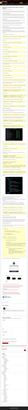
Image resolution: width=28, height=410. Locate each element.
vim (4, 388)
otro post (4, 77)
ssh (4, 387)
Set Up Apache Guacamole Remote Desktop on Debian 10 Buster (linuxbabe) (12, 286)
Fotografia (5, 361)
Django (5, 394)
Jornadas (5, 369)
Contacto (6, 4)
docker (4, 378)
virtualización (5, 389)
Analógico (3, 354)
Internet (3, 373)
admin (6, 9)
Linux (2, 374)
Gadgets (5, 362)
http (4, 381)
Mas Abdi (17, 408)
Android (3, 356)
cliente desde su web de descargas (12, 112)
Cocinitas (5, 355)
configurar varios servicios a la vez (20, 220)
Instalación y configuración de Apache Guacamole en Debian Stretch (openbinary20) (13, 285)
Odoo (4, 396)
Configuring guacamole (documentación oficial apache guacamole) (11, 287)
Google (3, 365)
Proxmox (5, 398)
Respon (5, 313)
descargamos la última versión (7, 87)
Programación (5, 397)
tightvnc (11, 204)
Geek (4, 363)
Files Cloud (5, 395)
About (2, 4)
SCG (4, 370)
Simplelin (13, 408)
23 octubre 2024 (8, 308)
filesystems (5, 379)
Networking (3, 390)
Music (4, 364)
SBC (4, 386)
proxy (4, 385)
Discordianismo (6, 360)
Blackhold (4, 1)
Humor (3, 372)
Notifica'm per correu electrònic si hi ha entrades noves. (9, 341)
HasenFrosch (3, 371)
